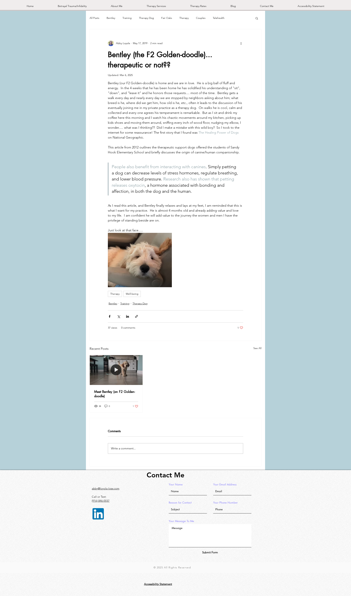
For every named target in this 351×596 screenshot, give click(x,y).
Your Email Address (225, 484)
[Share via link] (136, 316)
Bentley (111, 18)
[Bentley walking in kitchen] (116, 370)
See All (257, 348)
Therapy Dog (146, 18)
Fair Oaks (166, 18)
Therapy (184, 18)
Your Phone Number (225, 502)
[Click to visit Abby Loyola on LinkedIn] (98, 513)
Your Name (176, 484)
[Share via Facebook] (109, 316)
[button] (256, 18)
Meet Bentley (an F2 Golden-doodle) (114, 393)
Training (127, 18)
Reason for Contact (180, 502)
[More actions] (241, 43)
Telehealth (218, 18)
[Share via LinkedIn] (127, 316)
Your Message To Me (181, 521)
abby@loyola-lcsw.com (105, 488)
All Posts (94, 18)
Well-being (132, 293)
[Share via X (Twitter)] (118, 316)
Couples (200, 18)
